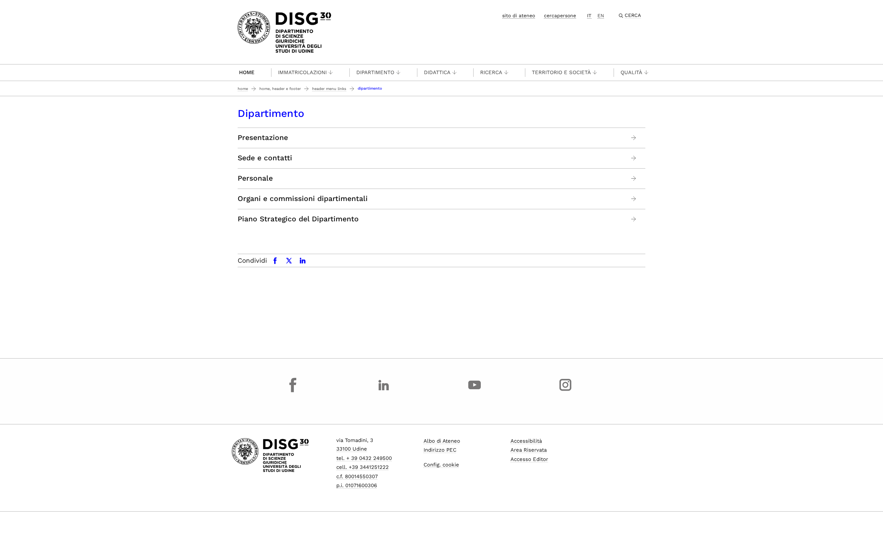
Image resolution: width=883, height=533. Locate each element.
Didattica (437, 72)
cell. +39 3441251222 (362, 467)
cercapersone (560, 15)
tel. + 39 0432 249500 (364, 458)
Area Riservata (528, 450)
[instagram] (565, 391)
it (589, 15)
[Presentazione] (633, 137)
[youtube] (474, 391)
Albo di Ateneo (442, 441)
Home (247, 72)
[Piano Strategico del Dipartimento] (633, 219)
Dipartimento (375, 72)
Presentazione (263, 137)
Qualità (631, 72)
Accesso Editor (529, 459)
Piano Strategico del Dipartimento (298, 219)
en (600, 15)
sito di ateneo (518, 15)
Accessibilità (526, 441)
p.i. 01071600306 (356, 485)
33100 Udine (351, 449)
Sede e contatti (265, 158)
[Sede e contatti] (633, 158)
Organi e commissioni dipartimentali (303, 198)
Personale (255, 178)
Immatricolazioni (302, 72)
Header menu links (329, 89)
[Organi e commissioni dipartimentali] (633, 198)
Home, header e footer (280, 89)
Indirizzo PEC (440, 450)
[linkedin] (384, 391)
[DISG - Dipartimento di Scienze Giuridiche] (284, 32)
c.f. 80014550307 (357, 476)
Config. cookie (441, 465)
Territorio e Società (561, 72)
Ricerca (491, 72)
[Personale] (633, 178)
